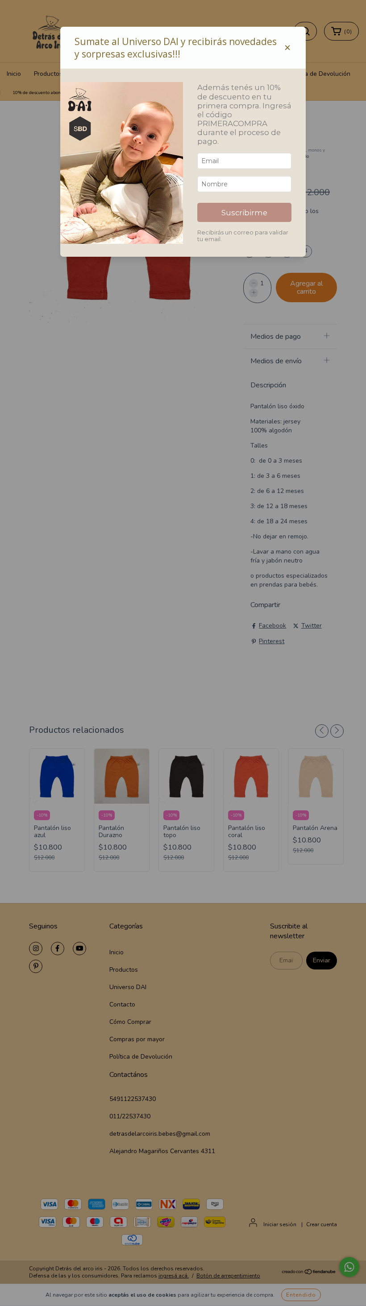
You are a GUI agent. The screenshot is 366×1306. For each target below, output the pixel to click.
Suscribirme (244, 212)
